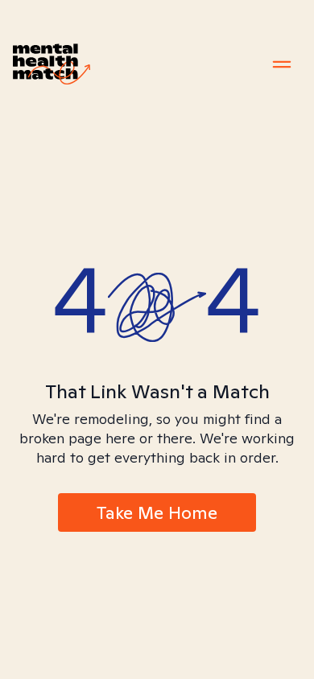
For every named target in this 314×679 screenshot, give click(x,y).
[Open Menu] (281, 64)
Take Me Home (157, 512)
